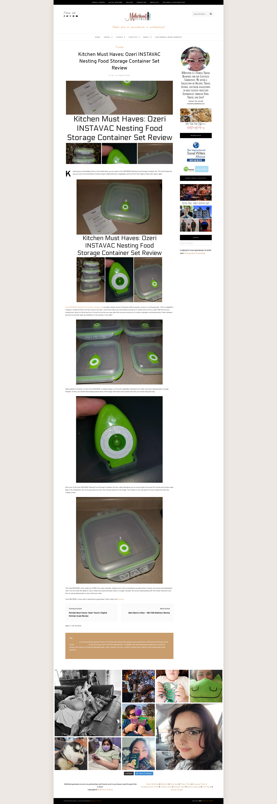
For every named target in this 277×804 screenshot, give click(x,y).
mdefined (88, 672)
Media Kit (154, 2)
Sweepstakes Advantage (194, 253)
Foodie (119, 37)
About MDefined (153, 784)
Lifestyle (133, 37)
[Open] (88, 703)
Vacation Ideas (179, 787)
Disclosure (174, 784)
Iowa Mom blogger (81, 645)
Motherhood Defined (105, 790)
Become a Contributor (174, 2)
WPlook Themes (208, 801)
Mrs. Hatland (74, 642)
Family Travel (98, 2)
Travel (107, 37)
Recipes (129, 2)
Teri (112, 75)
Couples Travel (166, 787)
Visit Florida (206, 787)
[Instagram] (118, 733)
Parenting (142, 2)
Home (97, 37)
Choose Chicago (177, 790)
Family (146, 37)
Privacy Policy (185, 784)
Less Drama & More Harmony (168, 37)
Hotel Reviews (116, 2)
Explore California (193, 787)
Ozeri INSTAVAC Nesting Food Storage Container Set (84, 307)
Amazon (121, 599)
